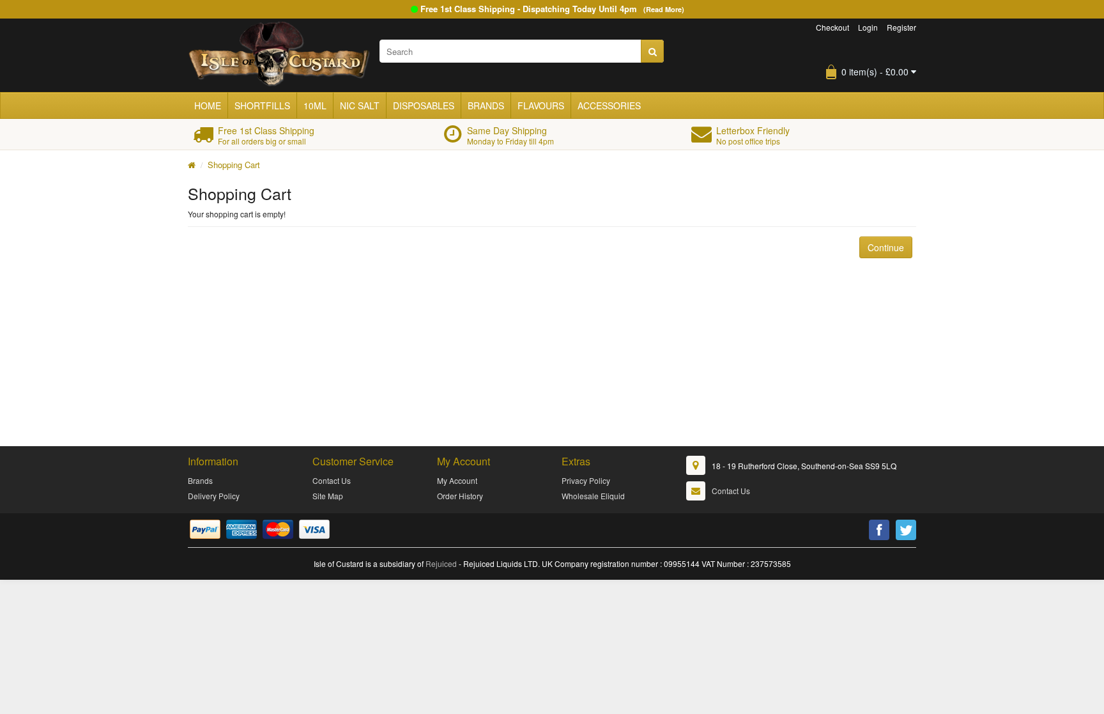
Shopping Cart (234, 165)
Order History (460, 495)
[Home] (191, 165)
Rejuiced (441, 563)
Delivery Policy (214, 495)
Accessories (609, 105)
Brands (486, 105)
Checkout (832, 27)
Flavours (541, 105)
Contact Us (331, 480)
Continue (886, 247)
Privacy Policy (586, 480)
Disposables (423, 105)
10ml (314, 105)
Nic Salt (359, 105)
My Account (457, 480)
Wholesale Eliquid (593, 495)
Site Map (327, 495)
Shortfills (262, 105)
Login (868, 27)
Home (207, 105)
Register (901, 27)
